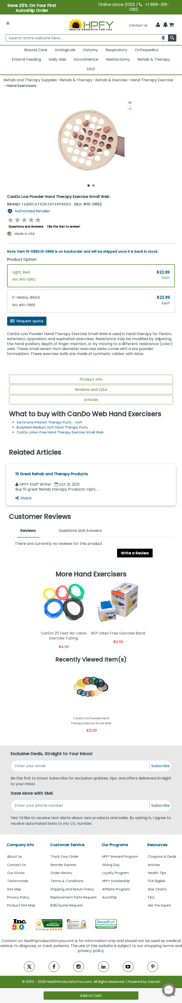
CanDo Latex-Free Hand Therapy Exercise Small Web (60, 432)
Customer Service (67, 844)
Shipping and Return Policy (72, 889)
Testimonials (17, 881)
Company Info (20, 844)
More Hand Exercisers (91, 574)
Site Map (14, 889)
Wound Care (35, 50)
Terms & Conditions (66, 881)
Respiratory (116, 50)
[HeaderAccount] (158, 24)
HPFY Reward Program (120, 856)
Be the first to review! (64, 226)
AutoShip (109, 897)
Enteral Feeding (26, 59)
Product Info (91, 379)
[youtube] (128, 966)
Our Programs (115, 844)
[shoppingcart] (171, 25)
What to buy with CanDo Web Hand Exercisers (85, 414)
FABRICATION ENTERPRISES (39, 204)
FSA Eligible (156, 881)
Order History (61, 873)
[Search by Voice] (163, 38)
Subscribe (160, 766)
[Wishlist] (130, 103)
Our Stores (16, 873)
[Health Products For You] (91, 24)
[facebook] (54, 966)
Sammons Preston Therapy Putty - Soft (49, 422)
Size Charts (157, 889)
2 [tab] (93, 185)
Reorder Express (63, 864)
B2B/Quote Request (66, 905)
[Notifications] (165, 25)
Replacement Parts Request (73, 897)
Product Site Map (21, 905)
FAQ (151, 897)
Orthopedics (146, 50)
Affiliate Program (116, 889)
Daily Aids (57, 59)
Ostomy (90, 50)
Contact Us (138, 25)
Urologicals (65, 50)
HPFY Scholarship (116, 881)
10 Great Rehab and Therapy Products (51, 474)
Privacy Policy (18, 897)
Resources (157, 844)
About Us (14, 856)
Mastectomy (118, 59)
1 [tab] (88, 185)
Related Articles (35, 452)
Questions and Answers (26, 226)
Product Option (21, 259)
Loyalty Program (115, 873)
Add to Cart (91, 995)
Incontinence (86, 59)
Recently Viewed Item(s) (91, 659)
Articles (91, 399)
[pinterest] (152, 966)
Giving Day (111, 864)
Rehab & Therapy (153, 59)
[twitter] (29, 966)
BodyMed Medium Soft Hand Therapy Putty (52, 427)
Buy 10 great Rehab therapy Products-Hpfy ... (57, 489)
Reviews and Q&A (91, 389)
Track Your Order (64, 856)
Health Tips (157, 873)
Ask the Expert (159, 905)
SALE (91, 69)
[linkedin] (103, 966)
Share (26, 498)
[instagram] (78, 966)
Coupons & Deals (162, 856)
